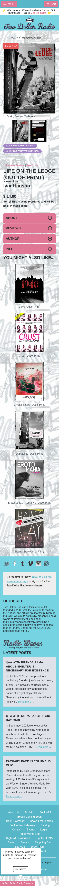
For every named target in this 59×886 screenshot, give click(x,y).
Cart (53, 4)
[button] (24, 883)
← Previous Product (13, 165)
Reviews (13, 228)
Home (8, 36)
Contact (16, 829)
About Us (13, 812)
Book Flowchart (15, 821)
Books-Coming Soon (29, 816)
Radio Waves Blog (29, 833)
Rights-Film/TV (44, 838)
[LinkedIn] (46, 563)
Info (10, 249)
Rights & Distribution (18, 838)
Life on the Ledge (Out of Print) (25, 38)
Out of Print (20, 36)
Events (31, 829)
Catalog (45, 825)
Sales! (11, 842)
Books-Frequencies (41, 821)
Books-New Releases (22, 825)
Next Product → (34, 165)
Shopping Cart (43, 842)
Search (25, 842)
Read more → (26, 701)
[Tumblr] (22, 563)
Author (13, 238)
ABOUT (11, 218)
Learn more (20, 869)
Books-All (45, 812)
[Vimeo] (30, 563)
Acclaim (29, 812)
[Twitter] (7, 563)
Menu (10, 4)
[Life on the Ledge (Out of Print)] (20, 131)
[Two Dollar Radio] (29, 22)
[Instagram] (38, 563)
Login (43, 829)
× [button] (39, 846)
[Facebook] (14, 563)
